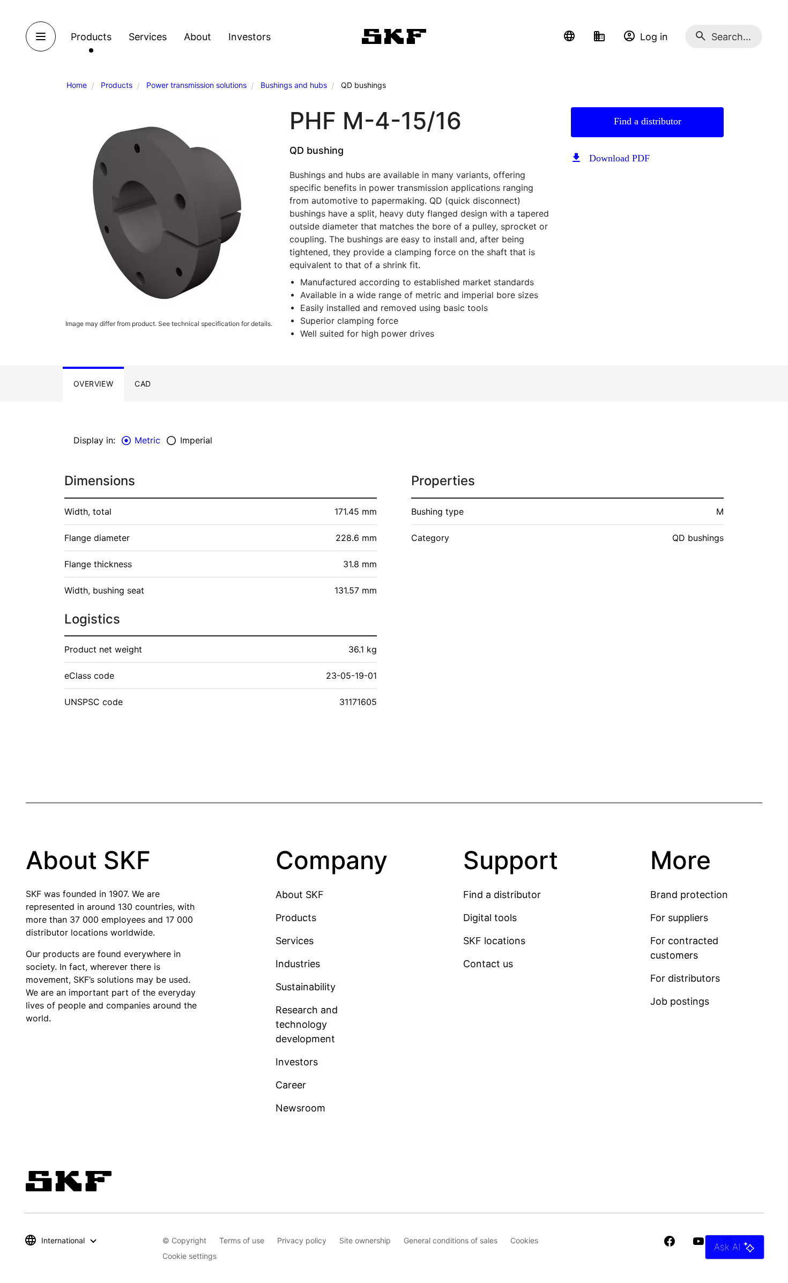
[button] (569, 36)
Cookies (524, 1240)
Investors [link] (249, 36)
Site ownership (365, 1240)
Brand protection (689, 894)
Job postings (679, 1001)
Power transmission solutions (196, 85)
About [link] (197, 36)
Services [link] (148, 36)
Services (295, 940)
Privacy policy (301, 1240)
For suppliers (679, 917)
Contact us (488, 963)
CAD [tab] (143, 383)
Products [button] (91, 36)
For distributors (685, 978)
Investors (297, 1061)
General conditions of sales (450, 1240)
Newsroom (300, 1108)
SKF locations (494, 940)
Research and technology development (307, 1024)
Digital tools (490, 917)
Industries (298, 963)
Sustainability (306, 986)
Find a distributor (647, 121)
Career (291, 1085)
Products (116, 85)
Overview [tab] (93, 383)
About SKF (300, 894)
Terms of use (241, 1240)
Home (76, 85)
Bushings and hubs (294, 85)
